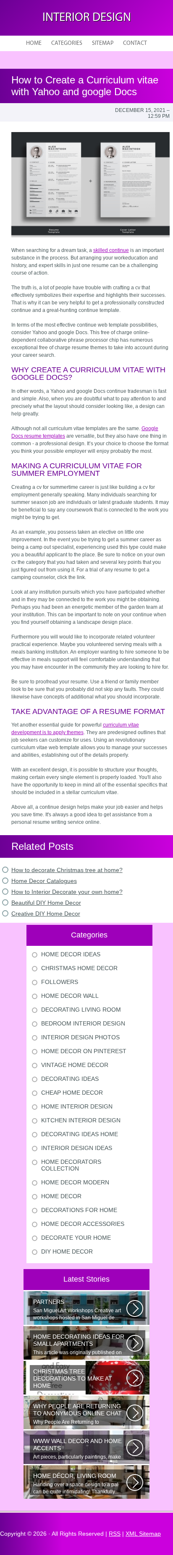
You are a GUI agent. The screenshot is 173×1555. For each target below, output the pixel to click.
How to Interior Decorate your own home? (67, 891)
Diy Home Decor (67, 1251)
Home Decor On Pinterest (83, 1051)
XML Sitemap (143, 1533)
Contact (135, 43)
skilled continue (111, 250)
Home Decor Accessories (82, 1223)
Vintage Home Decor (74, 1065)
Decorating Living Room (81, 1009)
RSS (115, 1533)
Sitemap (102, 43)
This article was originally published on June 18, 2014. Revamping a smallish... (78, 1344)
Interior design (86, 18)
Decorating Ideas (70, 1078)
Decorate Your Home (76, 1237)
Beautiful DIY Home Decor (46, 902)
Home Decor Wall (70, 995)
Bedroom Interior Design (83, 1023)
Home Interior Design (77, 1106)
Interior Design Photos (80, 1037)
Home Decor (61, 1196)
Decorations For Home (79, 1210)
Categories (66, 43)
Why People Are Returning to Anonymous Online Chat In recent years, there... (79, 1414)
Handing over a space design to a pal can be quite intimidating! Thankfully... (75, 1483)
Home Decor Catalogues (44, 880)
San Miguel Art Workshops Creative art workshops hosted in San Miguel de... (77, 1309)
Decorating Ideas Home (79, 1134)
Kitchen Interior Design (81, 1120)
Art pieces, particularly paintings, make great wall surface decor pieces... (77, 1449)
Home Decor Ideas (70, 954)
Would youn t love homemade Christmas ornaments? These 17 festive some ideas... (79, 1379)
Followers (59, 982)
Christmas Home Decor (79, 968)
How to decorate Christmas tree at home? (67, 870)
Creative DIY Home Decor (45, 913)
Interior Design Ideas (76, 1148)
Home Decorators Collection (71, 1165)
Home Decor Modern (75, 1182)
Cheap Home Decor (72, 1092)
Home (34, 43)
